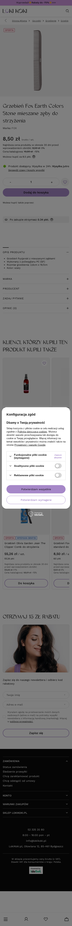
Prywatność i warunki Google (29, 445)
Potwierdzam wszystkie (36, 489)
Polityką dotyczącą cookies (32, 431)
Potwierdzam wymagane (36, 499)
